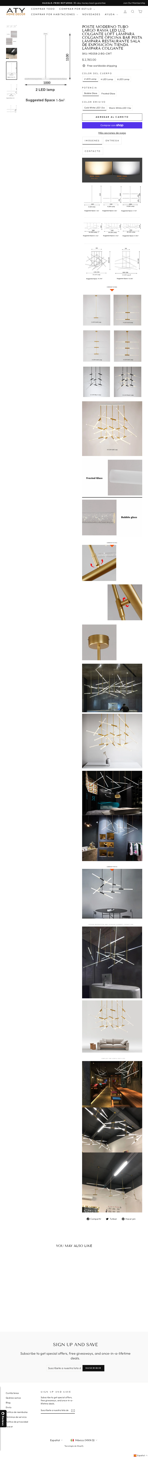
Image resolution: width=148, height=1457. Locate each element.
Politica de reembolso (17, 1412)
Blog (8, 1402)
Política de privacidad (17, 1421)
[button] (140, 1455)
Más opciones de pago (112, 133)
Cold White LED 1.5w (94, 107)
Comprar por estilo (76, 8)
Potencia (89, 87)
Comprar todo (43, 8)
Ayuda (110, 14)
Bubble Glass (90, 93)
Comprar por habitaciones (53, 14)
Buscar (9, 1426)
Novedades (91, 14)
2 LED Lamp (90, 79)
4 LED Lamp (107, 79)
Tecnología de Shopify (73, 1446)
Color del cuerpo (97, 73)
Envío (8, 1407)
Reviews (3, 1421)
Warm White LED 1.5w (120, 108)
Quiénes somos (13, 1397)
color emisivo (94, 102)
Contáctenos (12, 1393)
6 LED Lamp (123, 79)
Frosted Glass (108, 93)
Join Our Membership (134, 3)
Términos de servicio (16, 1417)
